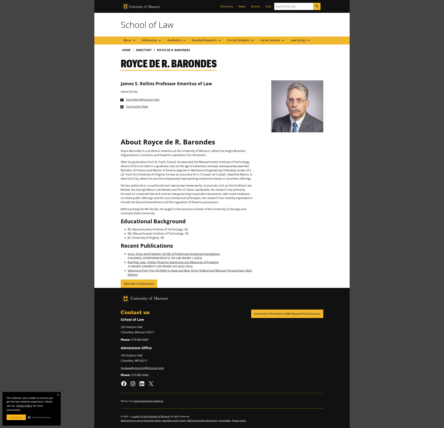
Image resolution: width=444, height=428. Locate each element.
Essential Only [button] (16, 417)
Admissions (152, 40)
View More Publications (139, 284)
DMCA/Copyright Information (202, 420)
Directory (226, 6)
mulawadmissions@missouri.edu (142, 368)
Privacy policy (239, 420)
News (241, 6)
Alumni (255, 6)
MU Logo (125, 6)
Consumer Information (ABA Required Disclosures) (287, 314)
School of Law (147, 24)
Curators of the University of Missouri (150, 416)
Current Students (241, 40)
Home (126, 50)
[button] (39, 417)
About (129, 40)
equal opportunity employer (148, 401)
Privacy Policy (24, 405)
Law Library (301, 40)
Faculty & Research (206, 40)
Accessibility (225, 420)
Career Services (272, 40)
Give (268, 6)
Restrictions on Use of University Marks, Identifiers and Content (153, 420)
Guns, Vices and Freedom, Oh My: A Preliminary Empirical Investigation (174, 254)
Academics (176, 40)
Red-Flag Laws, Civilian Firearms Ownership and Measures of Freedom (173, 262)
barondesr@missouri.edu (143, 100)
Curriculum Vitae (137, 107)
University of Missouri (144, 7)
